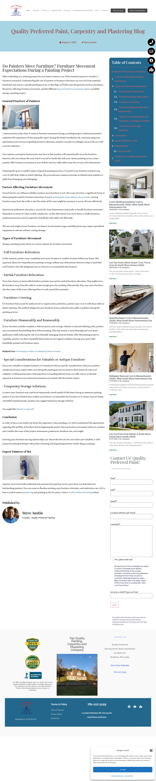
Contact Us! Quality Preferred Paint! (130, 158)
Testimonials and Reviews (83, 10)
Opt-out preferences (117, 776)
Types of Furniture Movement (130, 86)
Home (28, 10)
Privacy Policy (129, 776)
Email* (113, 501)
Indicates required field (120, 469)
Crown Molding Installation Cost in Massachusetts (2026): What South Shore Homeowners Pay (129, 204)
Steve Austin (124, 151)
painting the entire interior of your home (71, 197)
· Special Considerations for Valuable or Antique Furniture (134, 118)
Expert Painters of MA (126, 140)
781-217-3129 (120, 672)
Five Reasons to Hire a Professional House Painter (38, 351)
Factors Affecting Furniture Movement (128, 79)
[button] (151, 750)
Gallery (67, 10)
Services (36, 10)
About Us (45, 10)
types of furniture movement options (74, 89)
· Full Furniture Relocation (131, 91)
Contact (105, 10)
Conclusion (121, 135)
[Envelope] (151, 51)
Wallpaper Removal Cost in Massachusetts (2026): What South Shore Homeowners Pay (130, 377)
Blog (97, 10)
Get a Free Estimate (120, 665)
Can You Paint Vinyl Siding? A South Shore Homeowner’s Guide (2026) (130, 435)
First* (113, 478)
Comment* (115, 524)
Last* (112, 490)
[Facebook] (151, 60)
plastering (28, 492)
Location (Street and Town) (122, 513)
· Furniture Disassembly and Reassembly (133, 109)
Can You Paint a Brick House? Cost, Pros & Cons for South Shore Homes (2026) (130, 264)
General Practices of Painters (129, 71)
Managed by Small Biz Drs (25, 719)
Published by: (121, 146)
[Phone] (151, 42)
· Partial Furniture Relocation (133, 96)
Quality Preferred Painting (80, 492)
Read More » (113, 223)
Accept (122, 770)
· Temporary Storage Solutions (129, 128)
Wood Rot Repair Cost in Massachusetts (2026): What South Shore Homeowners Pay (130, 319)
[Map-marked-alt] (151, 69)
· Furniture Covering (128, 102)
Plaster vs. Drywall (25, 409)
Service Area (57, 10)
